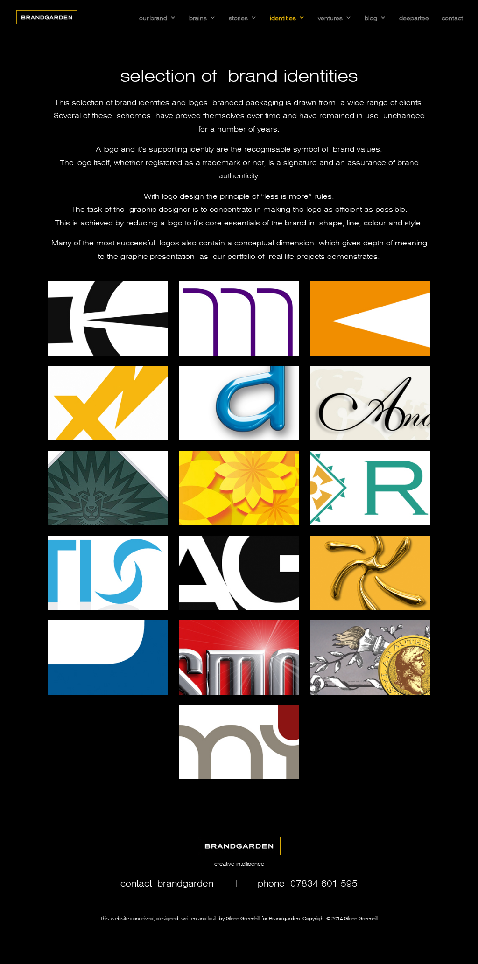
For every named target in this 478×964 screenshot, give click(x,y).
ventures (330, 17)
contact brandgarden (166, 882)
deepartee (414, 17)
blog (371, 17)
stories (238, 17)
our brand (153, 17)
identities (283, 17)
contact (452, 17)
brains (198, 17)
